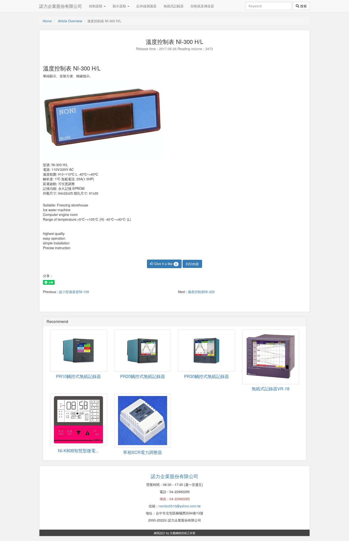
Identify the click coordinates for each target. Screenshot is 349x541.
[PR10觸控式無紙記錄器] (78, 351)
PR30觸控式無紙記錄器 (206, 376)
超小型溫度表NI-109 (74, 291)
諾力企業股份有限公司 (60, 6)
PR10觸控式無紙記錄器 (78, 376)
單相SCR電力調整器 (142, 452)
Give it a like (165, 263)
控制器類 (96, 6)
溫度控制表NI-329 (201, 291)
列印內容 (192, 263)
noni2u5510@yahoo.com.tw (180, 506)
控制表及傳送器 (202, 6)
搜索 (303, 6)
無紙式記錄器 (174, 6)
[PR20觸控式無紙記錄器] (142, 351)
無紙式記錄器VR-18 (270, 388)
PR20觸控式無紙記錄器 (142, 376)
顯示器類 (120, 6)
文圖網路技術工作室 (182, 533)
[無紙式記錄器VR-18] (270, 357)
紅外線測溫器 (146, 6)
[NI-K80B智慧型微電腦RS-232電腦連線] (78, 419)
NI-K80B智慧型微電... (78, 450)
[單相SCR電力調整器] (142, 420)
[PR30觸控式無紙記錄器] (206, 351)
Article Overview (70, 21)
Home (47, 21)
